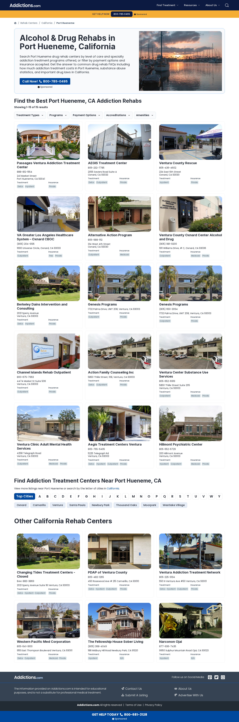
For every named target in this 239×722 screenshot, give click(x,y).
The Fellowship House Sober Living (115, 642)
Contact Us (133, 689)
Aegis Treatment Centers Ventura (115, 444)
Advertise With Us (190, 695)
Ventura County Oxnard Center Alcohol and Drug (190, 237)
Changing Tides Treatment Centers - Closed (46, 574)
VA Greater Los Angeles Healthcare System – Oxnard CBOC (45, 237)
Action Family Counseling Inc (111, 372)
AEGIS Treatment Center (107, 163)
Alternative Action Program (110, 235)
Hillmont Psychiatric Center (180, 444)
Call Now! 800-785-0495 (45, 81)
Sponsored (141, 14)
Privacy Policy (153, 705)
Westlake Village (174, 505)
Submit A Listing (136, 695)
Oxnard (21, 505)
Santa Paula (77, 505)
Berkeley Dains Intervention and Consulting (42, 306)
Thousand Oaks (126, 505)
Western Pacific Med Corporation (43, 642)
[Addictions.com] (15, 23)
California (46, 23)
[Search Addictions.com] (226, 5)
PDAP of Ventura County (107, 572)
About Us (185, 689)
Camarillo (39, 505)
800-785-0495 (121, 14)
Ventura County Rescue (178, 163)
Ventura (57, 505)
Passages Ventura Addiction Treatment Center (48, 165)
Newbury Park (101, 505)
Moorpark (149, 505)
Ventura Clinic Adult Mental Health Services (44, 446)
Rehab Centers (28, 23)
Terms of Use (133, 705)
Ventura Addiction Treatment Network (189, 572)
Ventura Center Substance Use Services (183, 374)
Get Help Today (119, 714)
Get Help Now (100, 14)
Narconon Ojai (170, 642)
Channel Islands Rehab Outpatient (44, 372)
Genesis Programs (102, 304)
